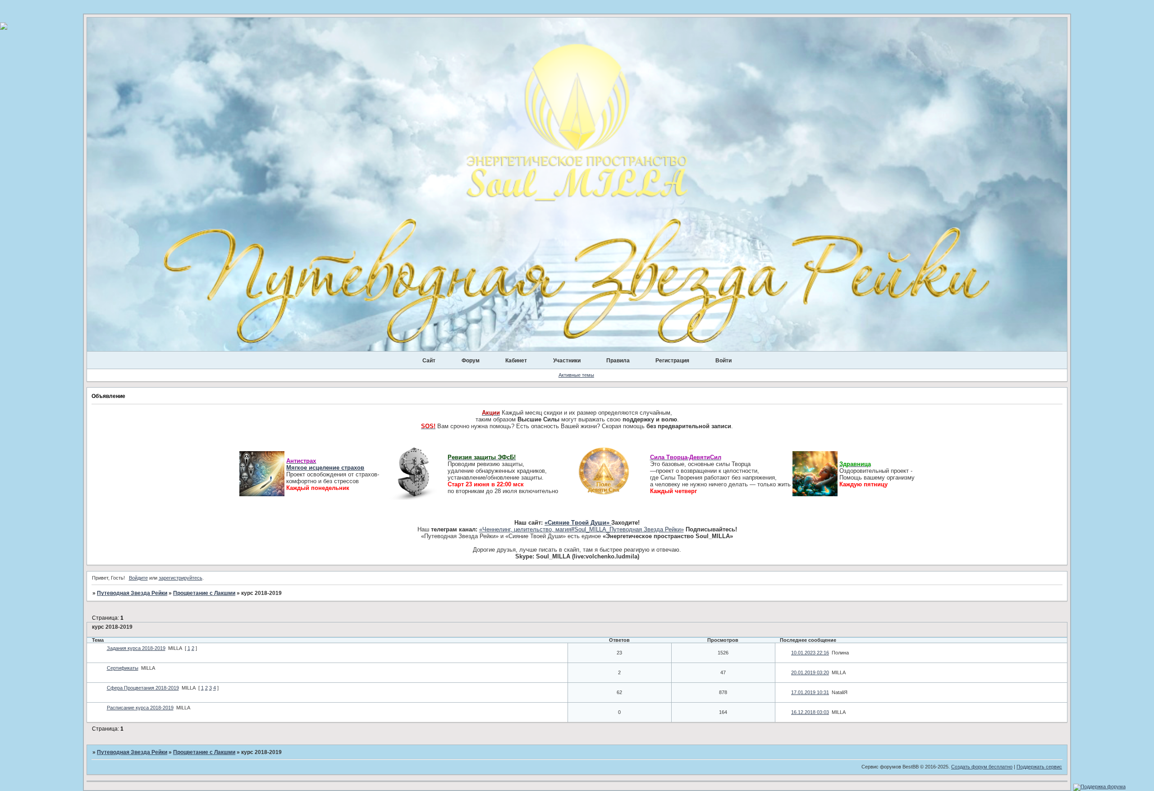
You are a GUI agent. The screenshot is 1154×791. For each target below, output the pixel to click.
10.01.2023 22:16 (810, 652)
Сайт (428, 360)
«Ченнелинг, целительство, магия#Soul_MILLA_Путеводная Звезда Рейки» (581, 529)
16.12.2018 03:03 (810, 712)
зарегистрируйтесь (180, 578)
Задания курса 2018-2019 (136, 648)
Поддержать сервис (1039, 766)
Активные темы (576, 375)
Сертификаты (122, 668)
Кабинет (516, 360)
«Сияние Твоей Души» (578, 522)
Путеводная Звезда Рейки (132, 593)
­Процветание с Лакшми (204, 593)
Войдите (138, 578)
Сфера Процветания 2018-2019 (143, 687)
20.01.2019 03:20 (810, 672)
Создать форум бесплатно (981, 766)
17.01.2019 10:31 (810, 692)
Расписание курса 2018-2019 (140, 707)
